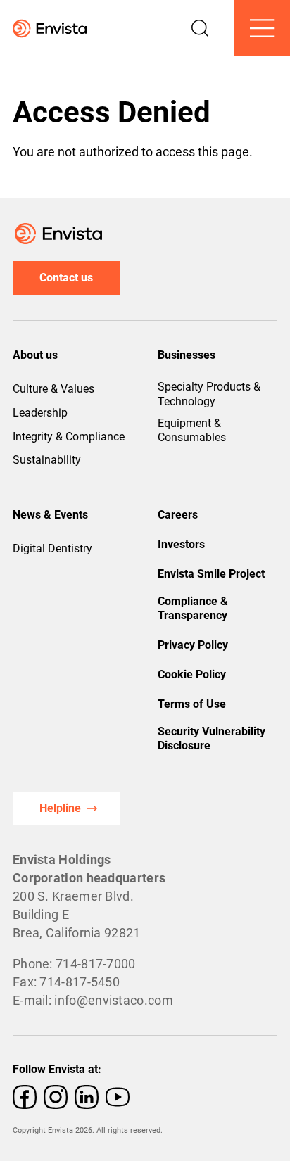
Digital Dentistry (52, 548)
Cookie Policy (192, 674)
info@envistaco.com (113, 1000)
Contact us (66, 277)
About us (35, 355)
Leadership (40, 412)
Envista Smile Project (211, 573)
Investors (181, 544)
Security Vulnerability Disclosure (211, 739)
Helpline (60, 808)
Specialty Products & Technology (209, 394)
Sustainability (47, 460)
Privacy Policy (193, 645)
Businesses (186, 355)
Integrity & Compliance (69, 436)
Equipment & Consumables (192, 431)
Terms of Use (192, 704)
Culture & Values (53, 388)
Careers (178, 514)
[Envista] (43, 28)
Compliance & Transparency (193, 609)
